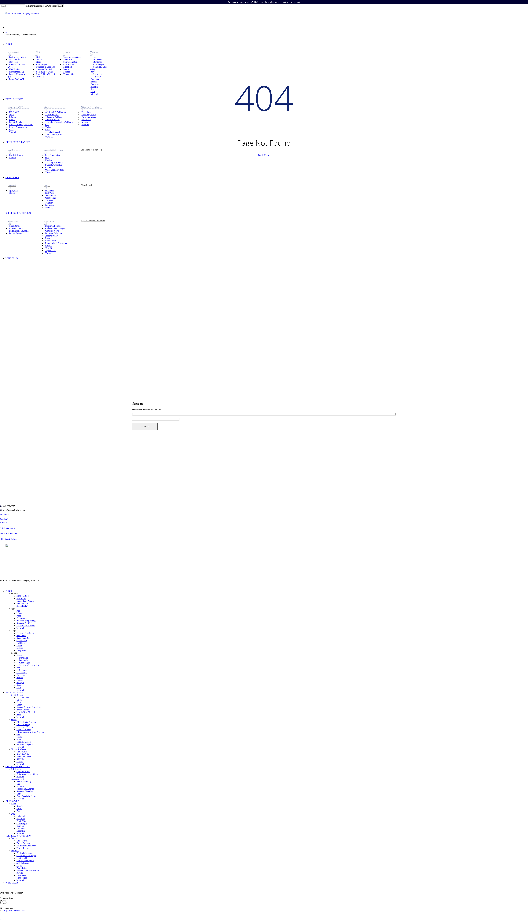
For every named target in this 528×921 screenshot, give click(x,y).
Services (14, 838)
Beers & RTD (17, 695)
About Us (4, 522)
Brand (13, 803)
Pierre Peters (21, 868)
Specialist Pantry (18, 779)
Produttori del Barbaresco (27, 870)
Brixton (19, 702)
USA (18, 687)
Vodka (19, 737)
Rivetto (19, 873)
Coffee (19, 794)
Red (18, 611)
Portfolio (15, 850)
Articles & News (7, 528)
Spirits (13, 719)
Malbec (19, 648)
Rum (18, 739)
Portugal (20, 682)
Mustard (20, 786)
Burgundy (22, 660)
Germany (20, 680)
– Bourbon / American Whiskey (30, 732)
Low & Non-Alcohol (25, 625)
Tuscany (21, 672)
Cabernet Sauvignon (25, 633)
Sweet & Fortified (24, 623)
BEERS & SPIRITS (14, 692)
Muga (19, 865)
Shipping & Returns (8, 539)
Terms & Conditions (9, 533)
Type (13, 813)
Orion (19, 700)
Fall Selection (22, 603)
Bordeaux (22, 658)
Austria (19, 677)
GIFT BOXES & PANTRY (18, 766)
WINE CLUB (12, 883)
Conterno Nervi (23, 858)
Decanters (20, 831)
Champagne (21, 618)
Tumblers (20, 828)
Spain (18, 685)
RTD (18, 714)
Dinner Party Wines (25, 601)
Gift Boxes (15, 769)
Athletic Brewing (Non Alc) (28, 707)
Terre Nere (21, 875)
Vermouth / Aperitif (24, 744)
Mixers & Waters (18, 749)
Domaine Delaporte (25, 860)
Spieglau (20, 806)
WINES (9, 591)
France (19, 655)
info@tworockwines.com (14, 510)
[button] (95, 223)
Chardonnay (21, 640)
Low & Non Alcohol (25, 712)
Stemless (20, 826)
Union (19, 705)
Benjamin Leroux (24, 853)
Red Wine (20, 818)
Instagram (4, 514)
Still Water (21, 759)
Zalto (18, 811)
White (19, 613)
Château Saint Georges (26, 855)
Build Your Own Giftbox (27, 774)
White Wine (21, 821)
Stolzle (19, 808)
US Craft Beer (22, 697)
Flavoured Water (23, 757)
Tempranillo (21, 650)
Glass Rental (22, 841)
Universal (20, 816)
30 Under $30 (22, 596)
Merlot (19, 645)
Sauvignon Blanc (23, 638)
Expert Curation (23, 843)
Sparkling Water (23, 754)
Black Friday (22, 606)
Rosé (18, 616)
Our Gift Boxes (23, 771)
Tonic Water (21, 752)
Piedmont (22, 670)
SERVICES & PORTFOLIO (18, 836)
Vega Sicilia (21, 878)
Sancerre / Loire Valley (27, 665)
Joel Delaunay (22, 863)
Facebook (4, 519)
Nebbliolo (20, 643)
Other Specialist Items (25, 796)
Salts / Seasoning (23, 781)
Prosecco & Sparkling (25, 621)
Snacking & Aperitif (25, 789)
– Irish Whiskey (23, 724)
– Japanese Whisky (24, 727)
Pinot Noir (21, 635)
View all (20, 628)
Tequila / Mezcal (23, 742)
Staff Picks (21, 598)
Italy (18, 668)
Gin (18, 734)
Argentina (20, 675)
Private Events (22, 848)
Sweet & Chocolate (24, 791)
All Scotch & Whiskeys (26, 722)
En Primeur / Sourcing (26, 846)
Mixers (19, 761)
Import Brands (22, 710)
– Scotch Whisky (23, 729)
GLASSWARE (12, 801)
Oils (18, 784)
